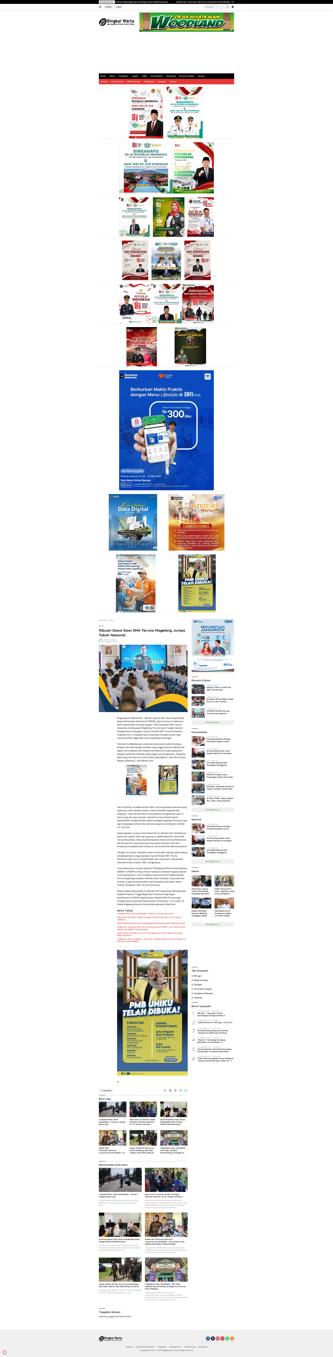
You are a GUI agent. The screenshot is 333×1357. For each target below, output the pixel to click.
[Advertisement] (166, 54)
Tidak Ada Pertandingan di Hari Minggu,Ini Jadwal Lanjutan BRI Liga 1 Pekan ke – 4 (215, 1059)
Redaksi (108, 7)
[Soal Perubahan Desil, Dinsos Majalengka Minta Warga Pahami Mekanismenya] (174, 1109)
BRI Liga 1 (198, 976)
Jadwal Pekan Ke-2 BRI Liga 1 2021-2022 (214, 1022)
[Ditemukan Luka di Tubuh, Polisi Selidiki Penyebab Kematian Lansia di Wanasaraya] (201, 880)
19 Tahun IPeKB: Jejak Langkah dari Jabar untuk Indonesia (220, 799)
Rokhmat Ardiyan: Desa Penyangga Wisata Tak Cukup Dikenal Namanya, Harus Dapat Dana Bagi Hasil (220, 775)
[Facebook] (208, 1338)
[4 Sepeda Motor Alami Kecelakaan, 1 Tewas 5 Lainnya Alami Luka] (112, 1109)
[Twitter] (213, 1338)
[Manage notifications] (5, 1352)
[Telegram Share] (180, 1090)
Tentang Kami (175, 1347)
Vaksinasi (198, 998)
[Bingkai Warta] (117, 22)
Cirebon (173, 81)
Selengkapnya (212, 722)
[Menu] (100, 7)
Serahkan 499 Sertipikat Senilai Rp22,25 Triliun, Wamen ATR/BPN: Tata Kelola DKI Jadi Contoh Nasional (220, 700)
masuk (111, 1316)
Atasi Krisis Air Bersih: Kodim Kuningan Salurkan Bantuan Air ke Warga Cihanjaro (149, 918)
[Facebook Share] (165, 1090)
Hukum (112, 76)
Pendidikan (123, 76)
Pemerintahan (157, 76)
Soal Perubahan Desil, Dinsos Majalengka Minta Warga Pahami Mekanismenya (151, 923)
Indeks (118, 7)
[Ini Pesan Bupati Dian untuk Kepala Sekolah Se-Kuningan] (198, 753)
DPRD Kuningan (133, 81)
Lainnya (201, 76)
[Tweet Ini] (170, 1090)
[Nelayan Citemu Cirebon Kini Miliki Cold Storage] (198, 689)
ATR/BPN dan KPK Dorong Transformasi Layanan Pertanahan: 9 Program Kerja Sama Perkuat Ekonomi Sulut (219, 712)
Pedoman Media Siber (145, 1347)
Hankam (104, 81)
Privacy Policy (190, 1347)
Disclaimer (203, 1347)
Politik (144, 76)
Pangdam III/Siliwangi (203, 993)
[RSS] (232, 1338)
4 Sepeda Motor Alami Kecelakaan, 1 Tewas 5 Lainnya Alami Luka (145, 913)
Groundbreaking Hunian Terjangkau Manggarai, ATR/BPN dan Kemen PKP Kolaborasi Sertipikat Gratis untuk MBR (219, 764)
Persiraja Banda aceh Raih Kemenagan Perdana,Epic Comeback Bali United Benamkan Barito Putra (214, 1050)
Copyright (162, 1347)
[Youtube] (222, 1338)
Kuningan (162, 81)
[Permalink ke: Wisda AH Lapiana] (101, 640)
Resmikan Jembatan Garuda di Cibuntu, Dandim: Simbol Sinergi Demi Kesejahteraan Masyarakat (220, 787)
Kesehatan (171, 76)
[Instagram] (218, 1338)
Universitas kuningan (203, 989)
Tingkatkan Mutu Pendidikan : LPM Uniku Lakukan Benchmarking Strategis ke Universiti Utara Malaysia (151, 940)
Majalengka (149, 81)
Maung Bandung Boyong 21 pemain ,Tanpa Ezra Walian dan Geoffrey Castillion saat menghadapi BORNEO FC (214, 1031)
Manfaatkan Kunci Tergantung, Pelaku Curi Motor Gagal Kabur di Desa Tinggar (222, 913)
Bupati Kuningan (201, 980)
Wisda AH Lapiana (110, 640)
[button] (227, 7)
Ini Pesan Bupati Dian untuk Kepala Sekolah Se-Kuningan (219, 752)
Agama (135, 76)
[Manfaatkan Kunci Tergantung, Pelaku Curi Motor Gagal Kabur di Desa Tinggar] (224, 903)
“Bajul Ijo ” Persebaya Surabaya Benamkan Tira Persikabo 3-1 (211, 1041)
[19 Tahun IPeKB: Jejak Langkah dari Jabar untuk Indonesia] (198, 800)
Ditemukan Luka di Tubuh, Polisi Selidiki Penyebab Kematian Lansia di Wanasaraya (201, 891)
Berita (103, 76)
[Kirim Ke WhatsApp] (186, 1090)
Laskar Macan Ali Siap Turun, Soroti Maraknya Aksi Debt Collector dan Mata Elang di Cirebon (220, 2)
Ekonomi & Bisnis (186, 76)
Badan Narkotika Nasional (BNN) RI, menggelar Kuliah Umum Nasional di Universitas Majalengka (199, 913)
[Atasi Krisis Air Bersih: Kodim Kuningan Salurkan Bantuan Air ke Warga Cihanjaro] (143, 1109)
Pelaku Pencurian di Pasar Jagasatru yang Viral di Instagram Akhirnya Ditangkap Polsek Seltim (224, 891)
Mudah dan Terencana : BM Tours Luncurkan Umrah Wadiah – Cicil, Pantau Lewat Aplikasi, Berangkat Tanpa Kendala (117, 2)
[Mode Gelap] (233, 7)
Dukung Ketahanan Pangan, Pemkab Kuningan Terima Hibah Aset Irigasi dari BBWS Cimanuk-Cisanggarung (219, 740)
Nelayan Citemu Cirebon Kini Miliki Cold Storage (219, 688)
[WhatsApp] (227, 1338)
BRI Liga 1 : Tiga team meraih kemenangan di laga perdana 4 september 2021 (211, 1014)
